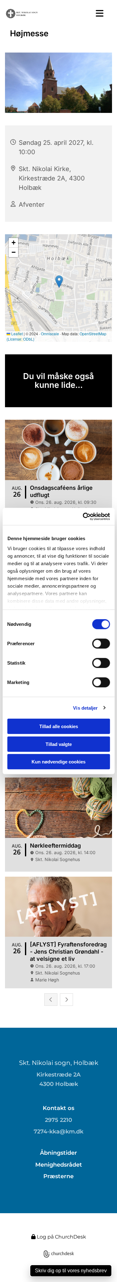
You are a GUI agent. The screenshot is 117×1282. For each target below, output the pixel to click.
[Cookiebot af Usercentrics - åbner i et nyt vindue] (83, 516)
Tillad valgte (59, 744)
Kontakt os (58, 1108)
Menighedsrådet (58, 1164)
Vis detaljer (85, 707)
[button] (97, 13)
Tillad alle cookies (58, 726)
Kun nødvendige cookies (58, 761)
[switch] (101, 644)
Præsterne (58, 1176)
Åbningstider (58, 1152)
